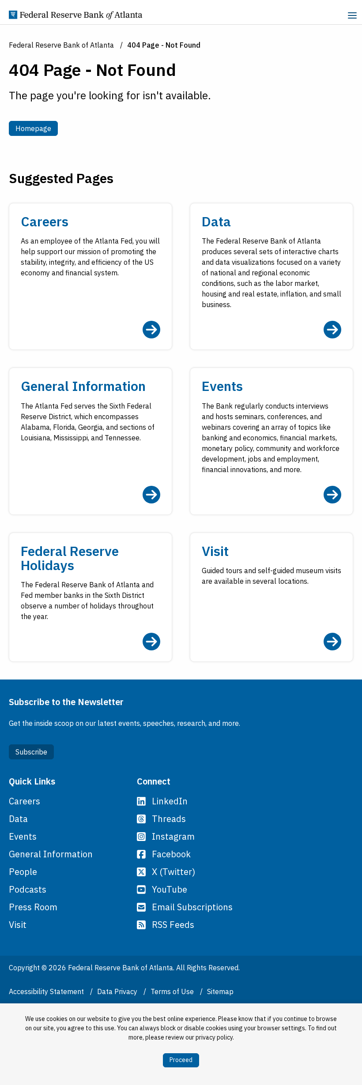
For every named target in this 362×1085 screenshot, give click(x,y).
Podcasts (27, 889)
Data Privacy (118, 991)
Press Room (33, 907)
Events (23, 836)
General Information (51, 854)
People (23, 872)
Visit (17, 925)
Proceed (181, 1060)
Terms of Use (173, 991)
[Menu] (352, 16)
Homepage (36, 128)
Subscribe (31, 751)
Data (18, 819)
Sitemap (220, 991)
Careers (24, 801)
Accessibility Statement (47, 991)
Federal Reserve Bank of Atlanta (61, 45)
